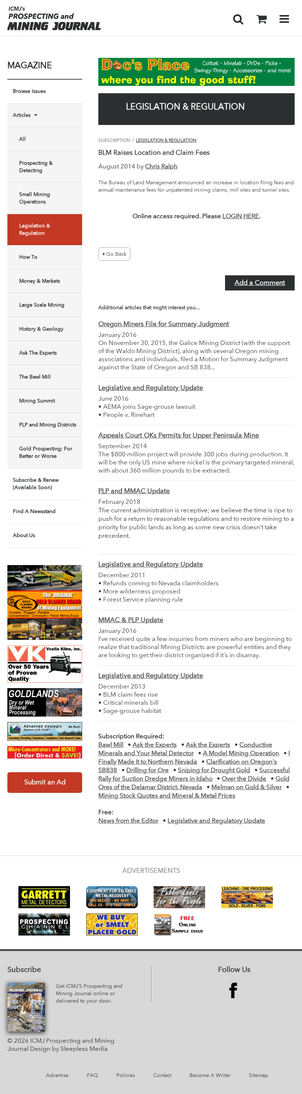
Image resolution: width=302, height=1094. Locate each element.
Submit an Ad (45, 782)
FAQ (92, 1075)
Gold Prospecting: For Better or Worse (45, 452)
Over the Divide (244, 779)
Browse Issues (29, 91)
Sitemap (258, 1075)
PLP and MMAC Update (134, 491)
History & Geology (41, 329)
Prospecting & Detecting (36, 167)
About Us (24, 535)
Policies (125, 1075)
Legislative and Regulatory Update (150, 388)
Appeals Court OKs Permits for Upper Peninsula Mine (178, 435)
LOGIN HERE (240, 216)
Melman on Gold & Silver (246, 787)
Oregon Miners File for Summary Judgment (163, 324)
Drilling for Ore (147, 770)
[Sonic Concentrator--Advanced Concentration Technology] (44, 702)
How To (28, 257)
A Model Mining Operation (241, 753)
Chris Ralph (161, 167)
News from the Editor (128, 821)
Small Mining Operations (34, 198)
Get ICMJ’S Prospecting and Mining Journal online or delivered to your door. (89, 994)
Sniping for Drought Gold (214, 770)
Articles (22, 115)
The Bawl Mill (35, 377)
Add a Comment (260, 283)
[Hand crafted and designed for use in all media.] (44, 664)
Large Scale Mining (41, 305)
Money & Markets (39, 281)
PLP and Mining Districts (47, 425)
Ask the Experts (155, 745)
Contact (162, 1075)
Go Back (116, 254)
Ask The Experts (38, 353)
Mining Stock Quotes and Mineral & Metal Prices (166, 796)
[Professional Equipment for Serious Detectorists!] (196, 72)
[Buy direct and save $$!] (44, 752)
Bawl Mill (110, 745)
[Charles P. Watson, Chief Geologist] (44, 731)
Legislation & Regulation (34, 229)
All (22, 139)
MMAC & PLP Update (130, 620)
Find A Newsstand (34, 511)
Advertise (57, 1075)
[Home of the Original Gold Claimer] (44, 602)
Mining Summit (37, 401)
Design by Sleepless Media (69, 1049)
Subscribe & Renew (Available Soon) (36, 484)
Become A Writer (210, 1075)
